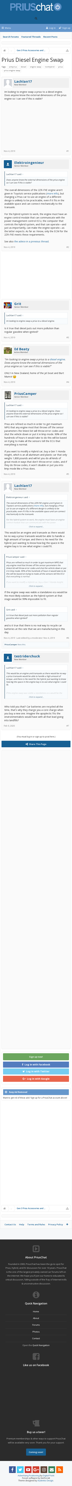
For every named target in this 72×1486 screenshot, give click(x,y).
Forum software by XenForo (36, 1478)
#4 (67, 382)
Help (21, 1224)
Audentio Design (45, 1480)
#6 (67, 638)
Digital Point (48, 1475)
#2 (67, 247)
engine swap (35, 66)
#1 (67, 151)
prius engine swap (12, 70)
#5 (67, 474)
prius (60, 66)
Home (36, 1311)
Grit (17, 304)
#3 (67, 337)
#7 (67, 726)
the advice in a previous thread (31, 241)
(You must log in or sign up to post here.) (36, 736)
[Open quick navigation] (67, 50)
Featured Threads (31, 36)
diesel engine (57, 359)
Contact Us (10, 1224)
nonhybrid (49, 66)
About (36, 1318)
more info (52, 193)
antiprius (13, 66)
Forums (36, 1324)
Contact (36, 1338)
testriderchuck (27, 656)
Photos (36, 1331)
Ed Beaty (21, 349)
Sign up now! (36, 1056)
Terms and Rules (36, 1224)
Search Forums (11, 36)
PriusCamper (25, 394)
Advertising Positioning (29, 1475)
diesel (23, 66)
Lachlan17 (23, 82)
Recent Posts (50, 36)
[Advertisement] (36, 123)
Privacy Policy (55, 1224)
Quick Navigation (41, 1345)
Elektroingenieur (29, 163)
